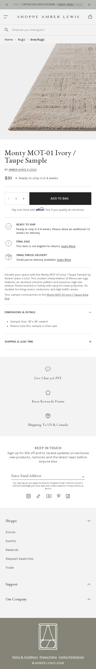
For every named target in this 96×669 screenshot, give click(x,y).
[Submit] (6, 30)
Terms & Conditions (25, 657)
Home (9, 39)
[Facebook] (68, 496)
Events (11, 541)
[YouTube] (48, 496)
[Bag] (90, 17)
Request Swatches (20, 558)
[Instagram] (28, 496)
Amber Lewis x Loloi (23, 169)
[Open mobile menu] (6, 17)
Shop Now (65, 4)
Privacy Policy (48, 657)
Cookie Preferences (71, 657)
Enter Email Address (26, 470)
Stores (11, 532)
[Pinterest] (58, 496)
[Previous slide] (7, 4)
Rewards (12, 550)
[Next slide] (89, 4)
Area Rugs (37, 39)
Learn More (68, 246)
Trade (10, 567)
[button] (90, 49)
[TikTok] (38, 496)
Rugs (21, 39)
